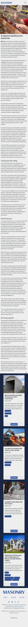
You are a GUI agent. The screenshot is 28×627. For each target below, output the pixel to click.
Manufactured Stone (9, 577)
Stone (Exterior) (8, 579)
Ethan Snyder (9, 41)
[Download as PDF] (26, 372)
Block (6, 415)
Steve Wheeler (8, 462)
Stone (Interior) (16, 579)
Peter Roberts (7, 410)
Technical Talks (8, 413)
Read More (14, 424)
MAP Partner (7, 465)
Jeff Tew (6, 572)
